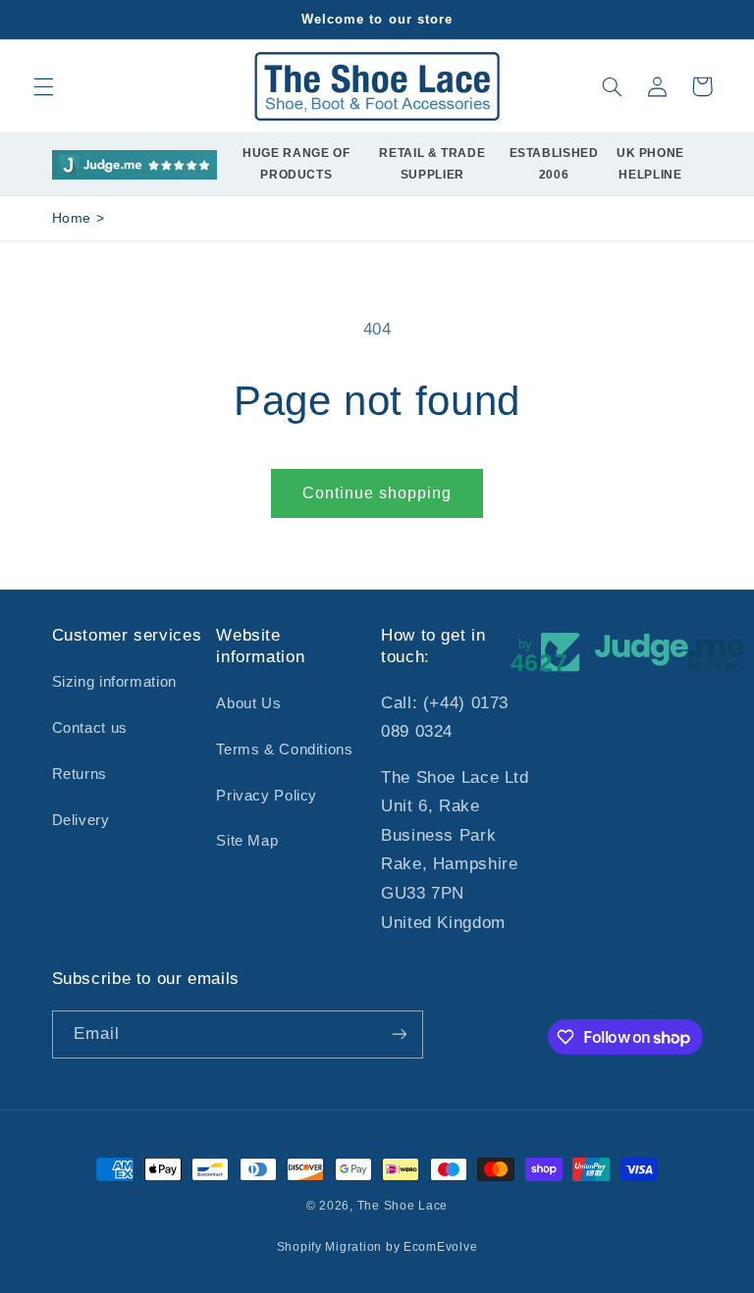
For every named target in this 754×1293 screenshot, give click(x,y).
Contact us (90, 728)
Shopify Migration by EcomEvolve (377, 1247)
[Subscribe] (398, 1034)
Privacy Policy (266, 795)
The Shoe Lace (403, 1206)
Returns (79, 774)
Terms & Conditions (284, 749)
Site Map (247, 841)
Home (72, 218)
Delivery (81, 820)
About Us (248, 703)
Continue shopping (377, 493)
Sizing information (114, 682)
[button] (43, 86)
